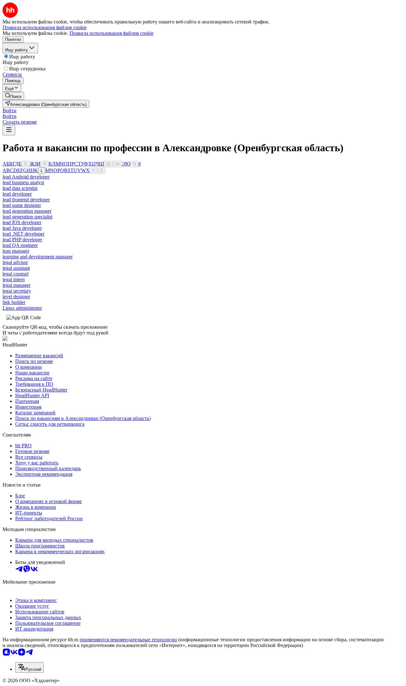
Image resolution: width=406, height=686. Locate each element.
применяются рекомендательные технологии (128, 639)
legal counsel (16, 273)
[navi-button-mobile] (9, 130)
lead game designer (22, 205)
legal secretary (17, 291)
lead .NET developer (23, 233)
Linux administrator (22, 308)
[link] (13, 96)
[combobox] (29, 667)
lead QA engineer (20, 245)
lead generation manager (27, 211)
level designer (16, 296)
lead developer (17, 194)
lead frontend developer (26, 199)
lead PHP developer (22, 239)
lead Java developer (22, 228)
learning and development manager (38, 256)
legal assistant (16, 268)
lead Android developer (26, 176)
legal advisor (15, 262)
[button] (9, 110)
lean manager (16, 251)
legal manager (16, 285)
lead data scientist (20, 188)
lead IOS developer (22, 222)
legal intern (14, 279)
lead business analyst (23, 182)
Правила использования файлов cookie (111, 33)
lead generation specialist (27, 216)
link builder (14, 302)
